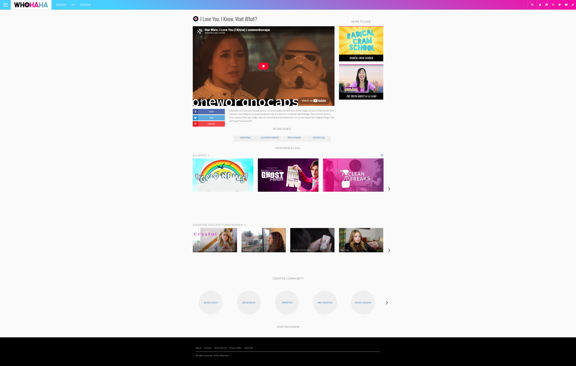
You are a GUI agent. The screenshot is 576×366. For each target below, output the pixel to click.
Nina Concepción (325, 302)
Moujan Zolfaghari (363, 302)
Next (389, 188)
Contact (207, 347)
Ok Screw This (318, 137)
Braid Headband (294, 137)
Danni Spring (245, 137)
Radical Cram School (361, 58)
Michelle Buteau (211, 302)
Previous (186, 188)
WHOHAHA (31, 4)
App (73, 5)
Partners (61, 5)
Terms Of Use (220, 347)
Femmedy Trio (287, 302)
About (198, 347)
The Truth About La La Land (361, 96)
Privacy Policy (235, 347)
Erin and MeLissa (249, 302)
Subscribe (85, 5)
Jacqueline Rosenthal (270, 137)
